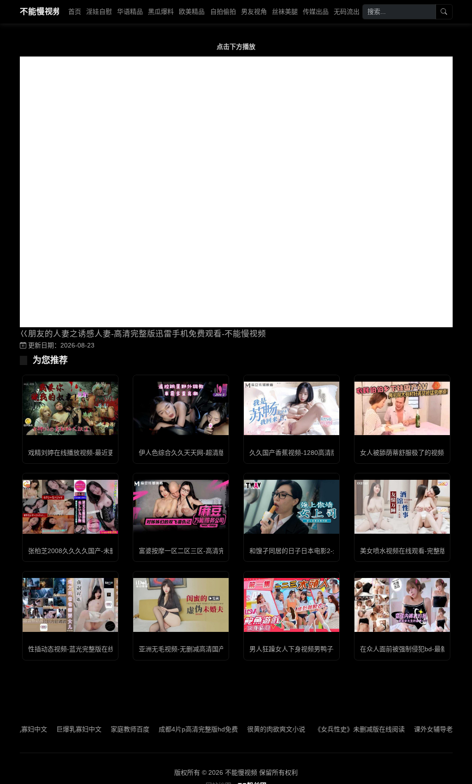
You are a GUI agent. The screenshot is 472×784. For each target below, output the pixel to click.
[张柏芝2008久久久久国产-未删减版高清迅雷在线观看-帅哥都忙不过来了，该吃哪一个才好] (70, 506)
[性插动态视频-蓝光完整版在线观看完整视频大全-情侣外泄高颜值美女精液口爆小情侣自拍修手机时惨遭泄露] (70, 604)
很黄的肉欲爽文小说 (260, 729)
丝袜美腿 (285, 11)
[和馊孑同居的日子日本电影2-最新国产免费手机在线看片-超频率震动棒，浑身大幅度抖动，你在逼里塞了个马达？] (291, 506)
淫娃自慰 (99, 11)
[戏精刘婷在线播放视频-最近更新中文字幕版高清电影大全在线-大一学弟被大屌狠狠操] (70, 408)
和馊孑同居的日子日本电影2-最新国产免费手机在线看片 (329, 550)
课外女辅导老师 (420, 729)
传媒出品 (316, 11)
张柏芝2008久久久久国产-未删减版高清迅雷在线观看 (104, 550)
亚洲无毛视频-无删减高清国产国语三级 (195, 649)
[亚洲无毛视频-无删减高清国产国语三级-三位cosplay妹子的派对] (181, 604)
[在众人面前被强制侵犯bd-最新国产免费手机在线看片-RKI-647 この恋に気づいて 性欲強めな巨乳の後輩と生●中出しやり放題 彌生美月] (402, 604)
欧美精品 (192, 11)
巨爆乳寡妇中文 (63, 729)
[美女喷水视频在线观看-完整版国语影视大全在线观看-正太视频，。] (402, 506)
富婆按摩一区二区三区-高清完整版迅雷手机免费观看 (214, 550)
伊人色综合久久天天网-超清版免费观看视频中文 (208, 452)
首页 (74, 11)
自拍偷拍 (223, 11)
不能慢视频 (39, 11)
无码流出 (347, 11)
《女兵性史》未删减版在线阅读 (344, 729)
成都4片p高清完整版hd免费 (182, 729)
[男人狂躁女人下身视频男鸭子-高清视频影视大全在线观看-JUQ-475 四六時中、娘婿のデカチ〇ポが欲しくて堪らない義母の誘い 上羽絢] (291, 604)
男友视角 (254, 11)
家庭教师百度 (114, 729)
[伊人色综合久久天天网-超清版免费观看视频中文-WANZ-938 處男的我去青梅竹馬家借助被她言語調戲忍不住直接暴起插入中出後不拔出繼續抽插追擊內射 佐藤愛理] (181, 408)
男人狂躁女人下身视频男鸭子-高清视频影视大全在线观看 (331, 649)
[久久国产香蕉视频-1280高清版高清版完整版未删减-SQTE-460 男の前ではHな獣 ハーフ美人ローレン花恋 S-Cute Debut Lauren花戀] (291, 408)
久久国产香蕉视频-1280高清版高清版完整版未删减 (322, 452)
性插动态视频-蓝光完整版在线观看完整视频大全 (97, 649)
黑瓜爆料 (161, 11)
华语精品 (130, 11)
